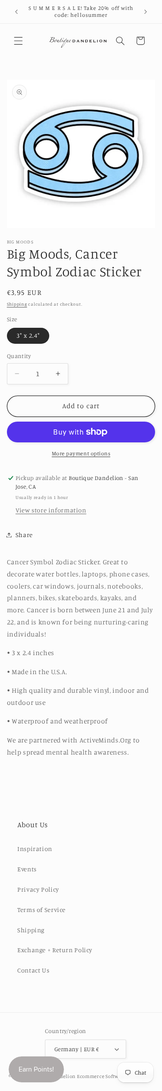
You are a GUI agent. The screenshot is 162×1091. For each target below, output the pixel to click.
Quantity (19, 355)
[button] (18, 41)
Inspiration (34, 848)
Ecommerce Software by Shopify (115, 1076)
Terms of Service (41, 909)
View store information (51, 510)
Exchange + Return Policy (54, 949)
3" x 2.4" (28, 335)
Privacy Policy (38, 889)
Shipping (17, 304)
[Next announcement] (145, 11)
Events (27, 869)
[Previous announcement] (16, 11)
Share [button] (24, 534)
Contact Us (33, 970)
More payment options (81, 453)
